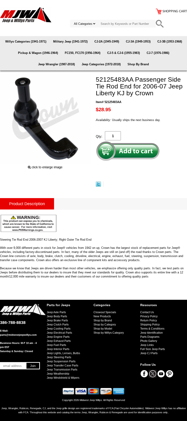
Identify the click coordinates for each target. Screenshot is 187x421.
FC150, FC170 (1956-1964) (82, 53)
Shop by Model (103, 328)
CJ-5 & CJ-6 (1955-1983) (123, 53)
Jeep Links (147, 345)
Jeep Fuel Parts (56, 345)
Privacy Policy (149, 316)
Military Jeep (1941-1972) (70, 41)
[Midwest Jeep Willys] (25, 14)
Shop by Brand (103, 320)
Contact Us (147, 312)
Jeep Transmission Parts (62, 369)
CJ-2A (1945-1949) (106, 41)
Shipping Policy (150, 324)
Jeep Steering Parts (59, 357)
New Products (102, 316)
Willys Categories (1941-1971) (25, 41)
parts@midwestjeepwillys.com (18, 334)
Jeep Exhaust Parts (59, 341)
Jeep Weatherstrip (58, 373)
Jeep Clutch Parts (58, 324)
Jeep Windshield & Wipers (63, 377)
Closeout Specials (105, 312)
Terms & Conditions (152, 328)
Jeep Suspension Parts (61, 361)
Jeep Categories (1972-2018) (101, 64)
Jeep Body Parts (57, 316)
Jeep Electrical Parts (59, 332)
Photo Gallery (148, 341)
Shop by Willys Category (109, 332)
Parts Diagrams (149, 336)
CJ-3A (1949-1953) (138, 41)
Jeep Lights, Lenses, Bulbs (63, 353)
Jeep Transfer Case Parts (62, 365)
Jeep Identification (151, 332)
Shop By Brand (138, 64)
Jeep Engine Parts (58, 336)
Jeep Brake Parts (57, 320)
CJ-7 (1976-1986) (158, 53)
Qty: (99, 136)
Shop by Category (105, 324)
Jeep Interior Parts (58, 349)
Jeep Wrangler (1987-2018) (56, 64)
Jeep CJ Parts (149, 353)
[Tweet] (98, 185)
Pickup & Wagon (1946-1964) (38, 53)
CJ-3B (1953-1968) (169, 41)
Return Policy (148, 320)
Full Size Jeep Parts (152, 349)
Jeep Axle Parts (56, 312)
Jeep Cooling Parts (58, 328)
